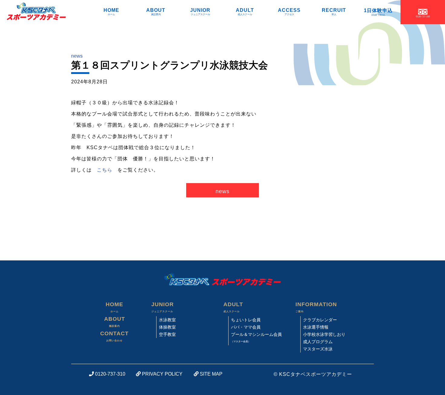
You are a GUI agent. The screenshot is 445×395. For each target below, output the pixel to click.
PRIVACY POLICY (162, 374)
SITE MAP (210, 374)
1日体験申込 (378, 12)
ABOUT (155, 11)
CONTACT (114, 336)
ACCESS (289, 11)
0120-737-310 (109, 374)
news (77, 56)
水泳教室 (167, 319)
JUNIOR (200, 11)
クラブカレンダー (320, 319)
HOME (111, 11)
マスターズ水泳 (318, 348)
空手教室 (167, 334)
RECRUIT (334, 11)
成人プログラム (318, 341)
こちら (104, 169)
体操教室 (167, 327)
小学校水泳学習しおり (324, 334)
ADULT (245, 11)
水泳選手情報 (315, 327)
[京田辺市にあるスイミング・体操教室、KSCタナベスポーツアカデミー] (33, 12)
